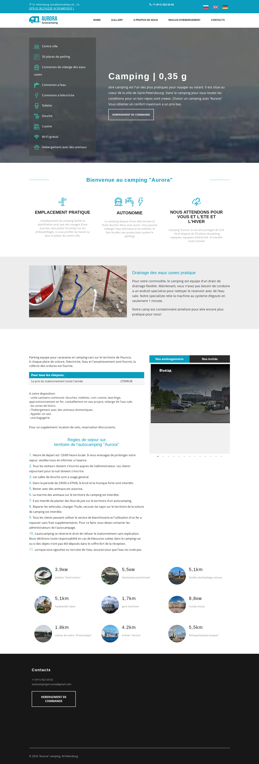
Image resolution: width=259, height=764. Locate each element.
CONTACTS (218, 20)
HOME (97, 20)
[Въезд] (190, 393)
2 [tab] (163, 456)
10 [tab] (205, 456)
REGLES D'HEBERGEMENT (184, 20)
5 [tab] (179, 456)
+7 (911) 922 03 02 (42, 679)
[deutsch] (225, 7)
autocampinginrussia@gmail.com (51, 684)
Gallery (117, 20)
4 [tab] (173, 456)
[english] (215, 7)
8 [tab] (195, 456)
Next (227, 408)
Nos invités (210, 359)
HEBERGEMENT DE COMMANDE (131, 114)
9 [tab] (200, 456)
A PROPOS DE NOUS (145, 20)
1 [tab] (158, 456)
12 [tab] (216, 456)
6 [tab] (184, 456)
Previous (152, 408)
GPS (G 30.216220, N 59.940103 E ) (51, 8)
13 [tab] (221, 456)
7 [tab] (189, 456)
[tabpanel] (189, 393)
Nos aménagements (169, 359)
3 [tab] (168, 456)
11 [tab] (210, 456)
